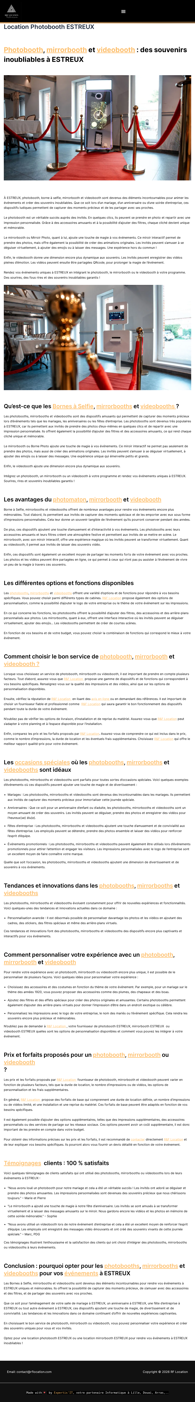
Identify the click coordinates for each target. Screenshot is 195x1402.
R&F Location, (67, 1080)
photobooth (116, 656)
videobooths (158, 406)
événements (81, 1273)
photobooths (19, 593)
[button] (123, 11)
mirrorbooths (114, 406)
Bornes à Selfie (73, 406)
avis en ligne (100, 699)
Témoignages (22, 1163)
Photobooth (23, 49)
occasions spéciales (42, 762)
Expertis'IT (63, 1392)
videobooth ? (21, 663)
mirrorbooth (66, 49)
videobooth (116, 49)
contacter (138, 1139)
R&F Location (111, 598)
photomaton (69, 499)
